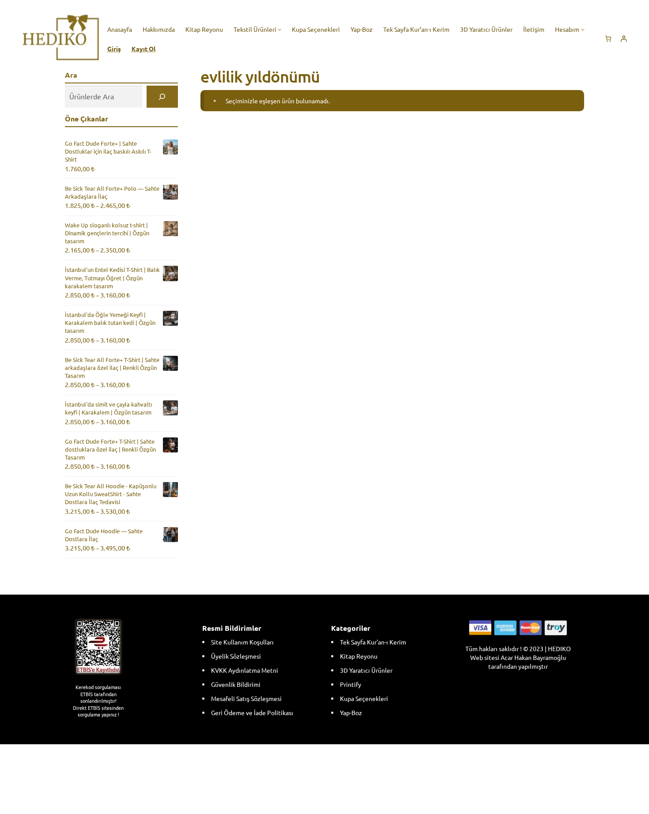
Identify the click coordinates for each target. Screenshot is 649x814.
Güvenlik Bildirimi (235, 684)
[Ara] (162, 96)
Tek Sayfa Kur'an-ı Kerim (373, 642)
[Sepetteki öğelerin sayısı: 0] (608, 38)
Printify (350, 684)
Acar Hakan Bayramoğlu (533, 657)
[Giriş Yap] (623, 38)
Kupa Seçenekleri (364, 698)
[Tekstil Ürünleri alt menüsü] (279, 28)
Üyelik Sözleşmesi (236, 656)
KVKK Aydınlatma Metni (244, 670)
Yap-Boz (351, 712)
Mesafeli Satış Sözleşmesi (246, 698)
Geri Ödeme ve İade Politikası (252, 712)
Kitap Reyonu (358, 656)
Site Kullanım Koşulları (242, 642)
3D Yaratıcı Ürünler (366, 670)
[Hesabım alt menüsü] (583, 28)
